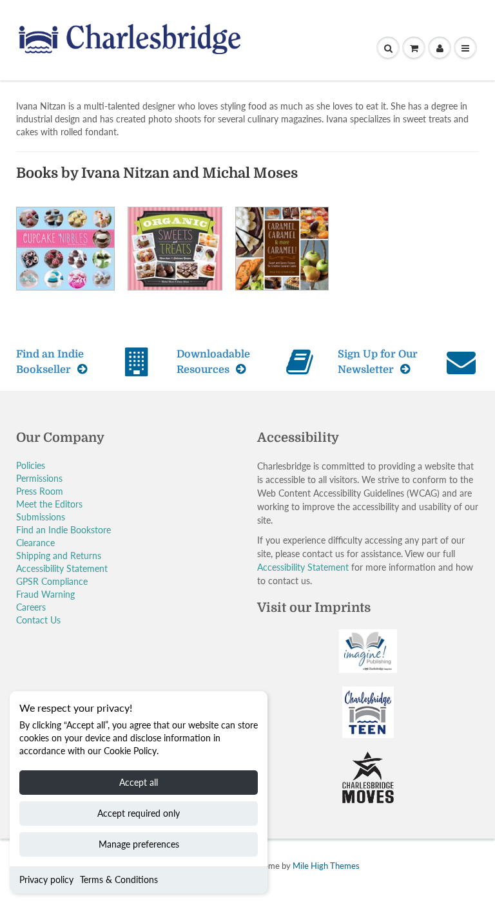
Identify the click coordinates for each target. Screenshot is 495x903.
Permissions (39, 478)
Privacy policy (46, 879)
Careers (31, 607)
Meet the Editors (49, 504)
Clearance (35, 542)
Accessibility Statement (62, 568)
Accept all (138, 782)
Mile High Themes (326, 865)
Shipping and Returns (58, 555)
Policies (30, 465)
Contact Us (38, 619)
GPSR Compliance (52, 581)
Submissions (40, 516)
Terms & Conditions (119, 879)
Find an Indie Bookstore (63, 529)
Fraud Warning (45, 594)
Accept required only (138, 813)
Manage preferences (139, 844)
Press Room (39, 491)
